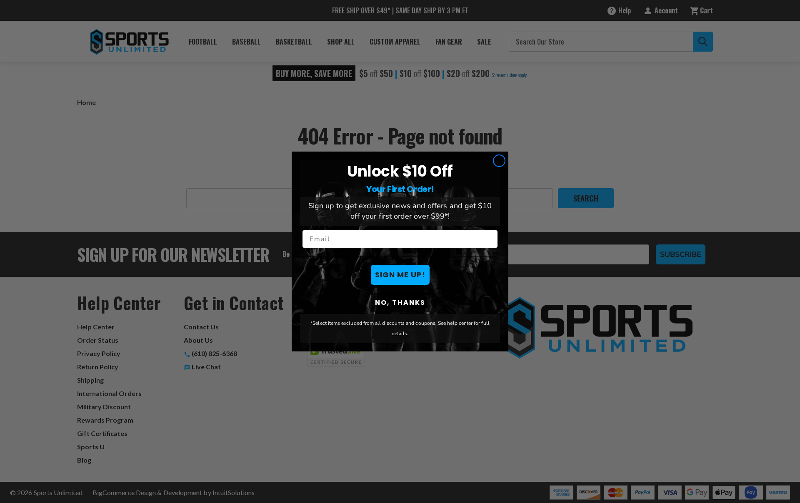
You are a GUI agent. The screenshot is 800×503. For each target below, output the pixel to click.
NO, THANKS (400, 302)
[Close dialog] (499, 161)
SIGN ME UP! (400, 274)
